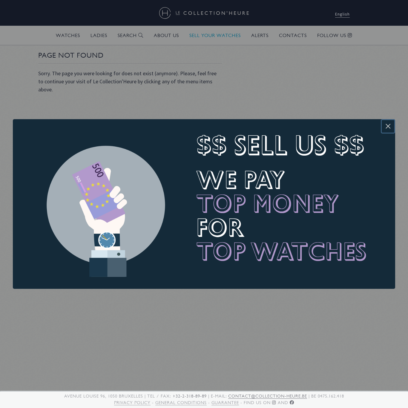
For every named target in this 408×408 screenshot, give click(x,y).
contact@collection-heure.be (267, 396)
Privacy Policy (132, 402)
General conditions (181, 402)
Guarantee (225, 402)
